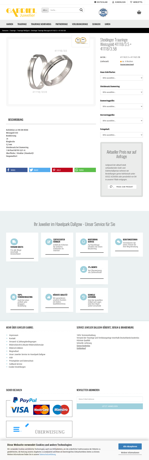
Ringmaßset (14, 351)
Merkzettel (137, 2)
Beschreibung (15, 119)
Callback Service (15, 364)
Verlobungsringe (80, 24)
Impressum (13, 335)
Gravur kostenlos (83, 345)
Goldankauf (81, 348)
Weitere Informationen (130, 452)
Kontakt (12, 338)
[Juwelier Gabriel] (21, 13)
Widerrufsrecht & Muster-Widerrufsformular (26, 345)
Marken (9, 24)
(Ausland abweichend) (127, 64)
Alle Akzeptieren (130, 446)
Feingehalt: (105, 129)
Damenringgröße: (107, 101)
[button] (17, 170)
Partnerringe (62, 24)
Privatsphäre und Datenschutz (21, 361)
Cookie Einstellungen (17, 367)
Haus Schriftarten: (108, 72)
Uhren (107, 24)
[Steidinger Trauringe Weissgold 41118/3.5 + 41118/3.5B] (51, 71)
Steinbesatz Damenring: (110, 86)
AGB (11, 357)
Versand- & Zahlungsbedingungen (22, 341)
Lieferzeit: (104, 61)
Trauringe (22, 24)
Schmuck (96, 24)
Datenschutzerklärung (48, 454)
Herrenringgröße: (107, 115)
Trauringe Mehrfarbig (41, 24)
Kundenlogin (119, 2)
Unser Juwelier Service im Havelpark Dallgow (27, 354)
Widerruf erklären (16, 348)
